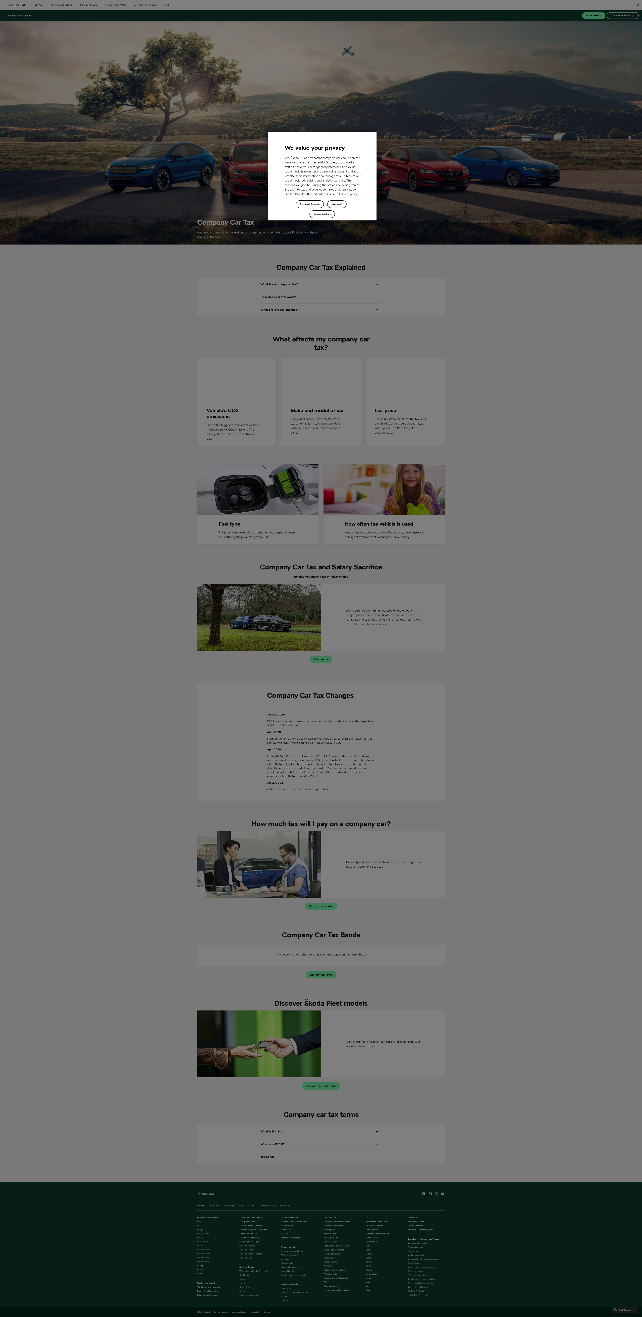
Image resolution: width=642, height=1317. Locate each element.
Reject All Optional (309, 204)
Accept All (337, 204)
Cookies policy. (348, 194)
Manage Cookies (322, 214)
